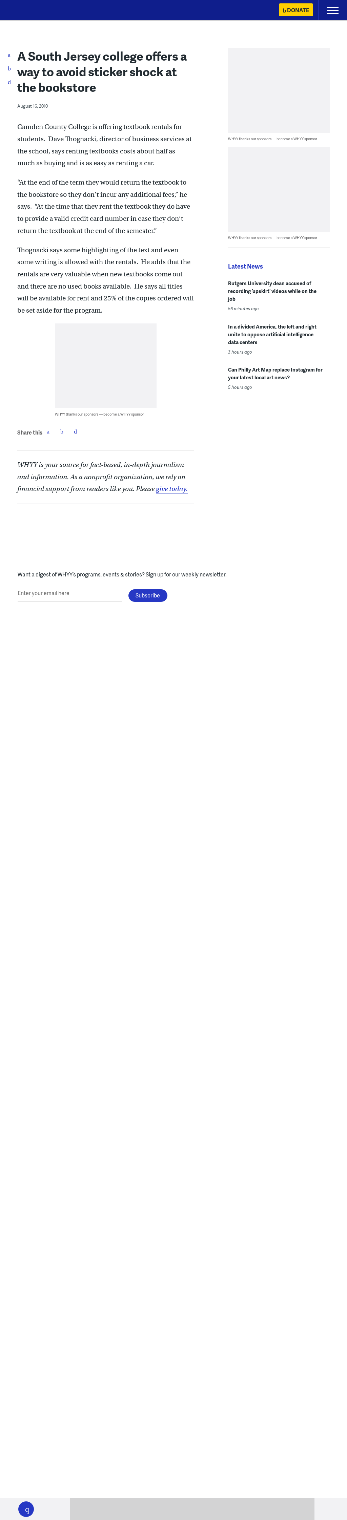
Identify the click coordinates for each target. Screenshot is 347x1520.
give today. (172, 489)
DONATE (298, 10)
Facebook (48, 431)
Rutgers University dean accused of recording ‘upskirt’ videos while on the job (272, 290)
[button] (26, 1509)
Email (75, 431)
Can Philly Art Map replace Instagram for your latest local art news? (275, 373)
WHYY (25, 10)
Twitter (61, 431)
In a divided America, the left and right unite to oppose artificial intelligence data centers (272, 334)
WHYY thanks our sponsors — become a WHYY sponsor (99, 414)
